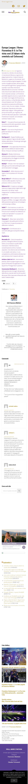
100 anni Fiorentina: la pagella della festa (14, 723)
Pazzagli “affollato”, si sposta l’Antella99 (14, 592)
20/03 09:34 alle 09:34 (9, 436)
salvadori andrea (13, 406)
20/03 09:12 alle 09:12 (9, 410)
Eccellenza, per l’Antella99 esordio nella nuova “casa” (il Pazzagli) (14, 596)
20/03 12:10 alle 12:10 (9, 468)
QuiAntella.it (7, 563)
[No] (26, 777)
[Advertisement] (14, 30)
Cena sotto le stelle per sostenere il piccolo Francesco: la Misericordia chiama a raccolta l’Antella (15, 576)
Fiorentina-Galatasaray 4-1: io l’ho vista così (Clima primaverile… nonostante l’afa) (13, 693)
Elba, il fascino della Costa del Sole (12, 701)
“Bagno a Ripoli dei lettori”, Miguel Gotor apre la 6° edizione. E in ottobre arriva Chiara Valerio (14, 601)
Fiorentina (12, 289)
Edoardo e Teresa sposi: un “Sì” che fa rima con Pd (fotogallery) (14, 585)
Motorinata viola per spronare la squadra (13, 667)
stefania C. (12, 433)
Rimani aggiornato (7, 2)
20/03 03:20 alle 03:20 (19, 364)
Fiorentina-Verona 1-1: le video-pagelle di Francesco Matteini (13, 685)
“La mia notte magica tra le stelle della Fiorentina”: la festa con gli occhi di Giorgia (15, 570)
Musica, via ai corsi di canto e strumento (14, 605)
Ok (14, 780)
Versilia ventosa (6, 699)
